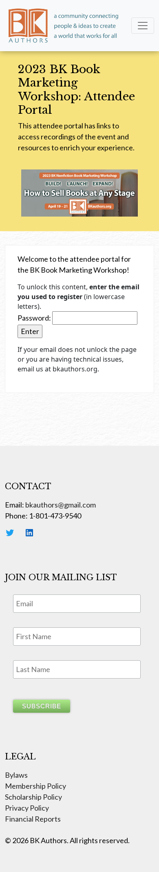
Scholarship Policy (33, 796)
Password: (35, 317)
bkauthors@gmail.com (60, 504)
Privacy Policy (27, 807)
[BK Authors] (64, 25)
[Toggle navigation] (142, 25)
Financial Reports (33, 818)
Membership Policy (35, 785)
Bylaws (16, 774)
